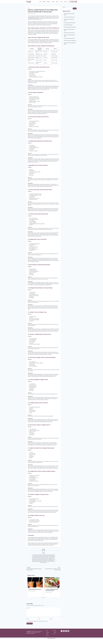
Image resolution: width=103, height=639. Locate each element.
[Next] (58, 587)
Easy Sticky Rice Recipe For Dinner (69, 32)
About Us (47, 635)
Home (40, 1)
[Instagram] (70, 2)
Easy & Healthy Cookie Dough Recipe (69, 22)
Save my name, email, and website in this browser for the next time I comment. (37, 621)
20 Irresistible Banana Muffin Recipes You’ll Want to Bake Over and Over (34, 568)
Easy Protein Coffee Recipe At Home (69, 38)
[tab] (42, 597)
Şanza (29, 13)
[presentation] (35, 582)
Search (75, 8)
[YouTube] (72, 2)
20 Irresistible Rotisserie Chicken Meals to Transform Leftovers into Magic (52, 568)
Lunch (54, 633)
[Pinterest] (74, 2)
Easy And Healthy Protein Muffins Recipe (70, 40)
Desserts (47, 632)
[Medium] (76, 2)
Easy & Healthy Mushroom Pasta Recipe (70, 27)
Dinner (47, 633)
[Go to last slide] (28, 587)
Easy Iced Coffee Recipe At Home (35, 589)
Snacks (55, 632)
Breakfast (44, 1)
